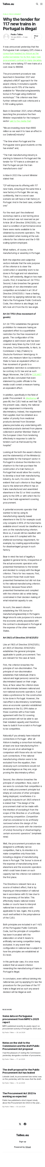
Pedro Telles (17, 34)
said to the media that (20, 121)
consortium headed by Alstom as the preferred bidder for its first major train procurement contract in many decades (22, 56)
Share (36, 37)
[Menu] (41, 4)
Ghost (28, 1147)
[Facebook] (25, 1124)
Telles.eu (8, 4)
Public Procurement (12, 14)
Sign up (22, 1141)
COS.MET (37, 374)
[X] (20, 1124)
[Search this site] (37, 4)
